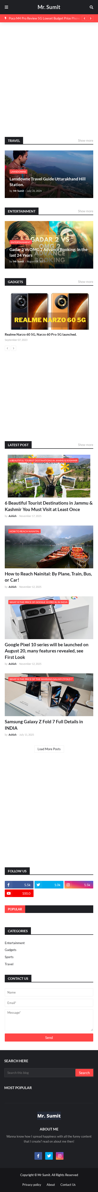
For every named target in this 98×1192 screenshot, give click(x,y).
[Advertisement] (49, 80)
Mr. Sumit (49, 7)
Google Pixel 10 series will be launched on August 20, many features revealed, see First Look (46, 651)
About (51, 1185)
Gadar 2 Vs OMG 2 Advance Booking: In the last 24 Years (49, 252)
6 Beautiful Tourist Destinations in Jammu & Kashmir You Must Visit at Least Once (49, 506)
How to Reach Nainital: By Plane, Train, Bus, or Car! (48, 577)
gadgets (10, 950)
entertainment (15, 943)
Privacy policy (31, 1185)
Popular (15, 909)
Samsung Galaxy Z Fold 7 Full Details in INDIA (44, 725)
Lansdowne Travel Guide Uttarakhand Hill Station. (48, 181)
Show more (85, 140)
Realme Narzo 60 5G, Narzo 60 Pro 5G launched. (41, 334)
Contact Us (68, 1185)
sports (9, 957)
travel (9, 964)
